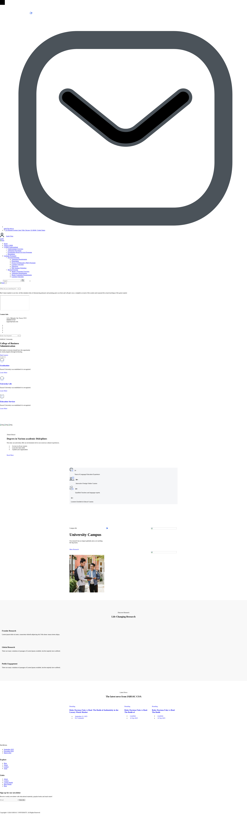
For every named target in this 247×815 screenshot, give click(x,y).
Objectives (15, 266)
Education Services (7, 402)
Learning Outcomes (18, 264)
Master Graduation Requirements (22, 275)
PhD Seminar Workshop (19, 268)
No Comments (79, 718)
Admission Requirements (19, 259)
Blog (5, 763)
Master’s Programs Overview (20, 271)
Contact (6, 767)
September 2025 (9, 749)
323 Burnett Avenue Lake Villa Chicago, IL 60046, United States (25, 230)
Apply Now (9, 236)
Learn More (4, 372)
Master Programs (13, 270)
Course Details (8, 782)
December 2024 (9, 751)
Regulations (11, 254)
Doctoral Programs (13, 257)
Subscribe (22, 800)
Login (2, 238)
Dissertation (15, 261)
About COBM (8, 245)
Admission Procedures (14, 250)
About (6, 765)
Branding (72, 706)
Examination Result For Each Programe (20, 252)
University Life (6, 384)
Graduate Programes (10, 256)
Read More (10, 455)
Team (5, 768)
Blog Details (7, 784)
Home (6, 243)
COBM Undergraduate (11, 247)
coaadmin (133, 716)
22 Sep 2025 (134, 718)
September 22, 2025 (81, 716)
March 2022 (7, 753)
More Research (74, 549)
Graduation (4, 366)
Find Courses (4, 355)
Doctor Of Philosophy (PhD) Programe (24, 263)
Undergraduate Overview (15, 249)
